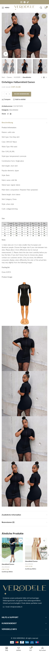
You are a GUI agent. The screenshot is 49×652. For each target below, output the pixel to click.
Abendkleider (27, 77)
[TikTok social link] (27, 2)
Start (3, 77)
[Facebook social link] (8, 113)
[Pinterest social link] (24, 2)
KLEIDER (17, 77)
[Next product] (46, 77)
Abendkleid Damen (8, 564)
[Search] (41, 7)
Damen (9, 77)
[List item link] (24, 607)
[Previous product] (41, 77)
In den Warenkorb (21, 94)
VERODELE (21, 638)
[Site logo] (24, 7)
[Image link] (24, 590)
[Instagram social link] (21, 2)
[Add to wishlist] (21, 541)
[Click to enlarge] (5, 54)
